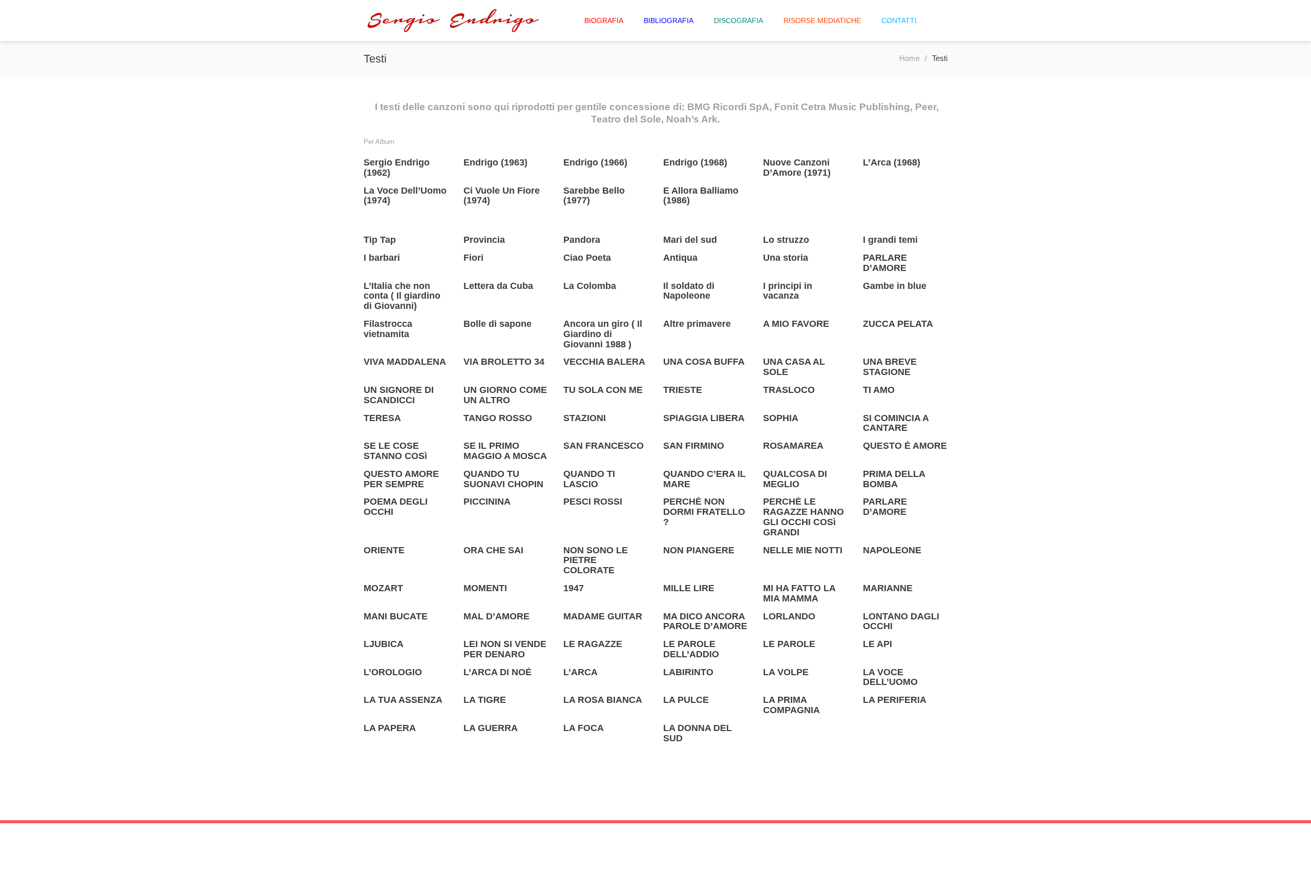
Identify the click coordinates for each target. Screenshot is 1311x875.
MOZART (383, 588)
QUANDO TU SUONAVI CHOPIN (503, 479)
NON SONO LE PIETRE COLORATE (595, 560)
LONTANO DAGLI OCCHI (901, 621)
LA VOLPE (786, 672)
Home (909, 58)
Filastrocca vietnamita (388, 329)
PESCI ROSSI (592, 501)
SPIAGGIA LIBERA (704, 418)
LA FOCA (583, 728)
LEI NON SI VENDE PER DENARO (504, 649)
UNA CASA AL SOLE (794, 367)
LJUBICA (384, 644)
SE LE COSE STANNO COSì (395, 451)
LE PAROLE (789, 644)
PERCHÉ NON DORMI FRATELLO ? (704, 511)
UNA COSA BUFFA (704, 362)
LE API (877, 644)
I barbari (382, 258)
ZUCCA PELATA (898, 324)
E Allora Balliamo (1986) (700, 195)
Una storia (785, 258)
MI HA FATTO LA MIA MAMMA (799, 593)
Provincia (484, 240)
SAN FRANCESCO (603, 446)
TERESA (382, 418)
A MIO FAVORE (796, 324)
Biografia (603, 20)
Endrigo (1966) (595, 162)
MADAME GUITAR (602, 616)
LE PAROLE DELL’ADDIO (691, 649)
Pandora (581, 240)
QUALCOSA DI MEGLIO (795, 479)
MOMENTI (485, 588)
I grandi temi (890, 240)
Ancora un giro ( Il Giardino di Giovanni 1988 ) (602, 334)
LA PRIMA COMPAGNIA (791, 705)
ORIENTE (384, 550)
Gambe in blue (894, 286)
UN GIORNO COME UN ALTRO (505, 395)
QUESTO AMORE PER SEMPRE (401, 479)
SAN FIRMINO (693, 446)
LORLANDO (789, 616)
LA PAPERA (390, 728)
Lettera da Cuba (498, 286)
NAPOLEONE (892, 550)
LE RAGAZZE (592, 644)
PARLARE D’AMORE (885, 263)
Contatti (899, 20)
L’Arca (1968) (891, 162)
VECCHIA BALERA (604, 362)
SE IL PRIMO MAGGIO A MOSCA (505, 451)
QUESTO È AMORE (905, 446)
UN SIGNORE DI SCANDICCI (399, 395)
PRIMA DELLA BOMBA (894, 479)
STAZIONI (584, 418)
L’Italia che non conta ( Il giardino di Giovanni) (402, 296)
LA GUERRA (490, 728)
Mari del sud (690, 240)
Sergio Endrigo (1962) (397, 167)
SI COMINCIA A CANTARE (895, 423)
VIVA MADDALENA (405, 362)
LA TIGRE (484, 700)
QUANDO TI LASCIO (589, 479)
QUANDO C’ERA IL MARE (704, 479)
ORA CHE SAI (493, 550)
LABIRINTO (688, 672)
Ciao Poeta (587, 258)
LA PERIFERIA (894, 700)
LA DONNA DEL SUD (697, 733)
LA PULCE (686, 700)
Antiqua (680, 258)
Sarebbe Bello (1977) (594, 195)
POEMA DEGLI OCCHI (396, 506)
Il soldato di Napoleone (688, 291)
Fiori (473, 258)
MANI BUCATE (396, 616)
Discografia (738, 20)
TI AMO (879, 390)
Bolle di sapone (497, 324)
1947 (573, 588)
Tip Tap (380, 240)
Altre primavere (697, 324)
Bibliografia (668, 20)
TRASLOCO (789, 390)
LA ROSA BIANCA (602, 700)
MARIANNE (888, 588)
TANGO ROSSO (497, 418)
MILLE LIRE (688, 588)
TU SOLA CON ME (603, 390)
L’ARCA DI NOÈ (497, 672)
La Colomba (589, 286)
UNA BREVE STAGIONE (890, 367)
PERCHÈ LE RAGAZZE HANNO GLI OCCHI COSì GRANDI (803, 516)
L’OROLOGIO (393, 672)
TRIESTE (682, 390)
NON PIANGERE (698, 550)
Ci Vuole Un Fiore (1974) (501, 195)
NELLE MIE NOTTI (802, 550)
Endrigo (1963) (495, 162)
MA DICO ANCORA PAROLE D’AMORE (705, 621)
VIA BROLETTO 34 (503, 362)
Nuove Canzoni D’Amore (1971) (797, 167)
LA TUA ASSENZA (403, 700)
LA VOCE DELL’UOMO (890, 677)
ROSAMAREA (793, 446)
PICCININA (487, 501)
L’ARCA (580, 672)
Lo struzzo (786, 240)
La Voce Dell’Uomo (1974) (405, 195)
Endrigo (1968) (695, 162)
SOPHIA (780, 418)
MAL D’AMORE (496, 616)
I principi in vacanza (787, 291)
